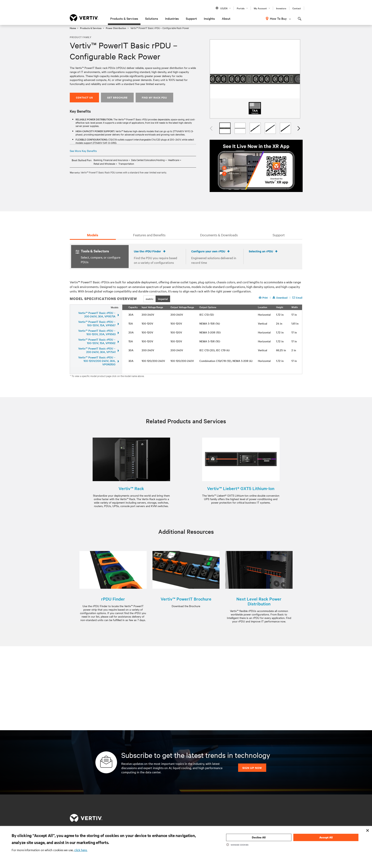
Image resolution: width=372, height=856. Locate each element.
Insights (209, 18)
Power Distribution (116, 28)
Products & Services (124, 18)
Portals (241, 8)
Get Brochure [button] (117, 97)
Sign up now (252, 768)
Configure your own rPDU (208, 251)
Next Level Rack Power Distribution (259, 601)
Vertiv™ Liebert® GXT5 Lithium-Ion (240, 488)
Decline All (259, 837)
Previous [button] (212, 128)
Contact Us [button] (84, 97)
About (226, 18)
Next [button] (298, 128)
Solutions (151, 18)
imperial (163, 299)
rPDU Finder (113, 598)
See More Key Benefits (83, 151)
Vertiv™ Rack (131, 488)
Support (191, 18)
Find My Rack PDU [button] (154, 97)
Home (73, 28)
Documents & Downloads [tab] (219, 235)
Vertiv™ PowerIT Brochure (186, 598)
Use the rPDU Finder (147, 251)
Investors (281, 8)
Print (265, 297)
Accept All (326, 837)
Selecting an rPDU (261, 251)
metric (149, 299)
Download (282, 297)
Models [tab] (92, 235)
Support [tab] (279, 235)
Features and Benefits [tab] (149, 235)
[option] (255, 79)
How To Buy (278, 18)
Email (299, 297)
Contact (296, 8)
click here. (80, 850)
